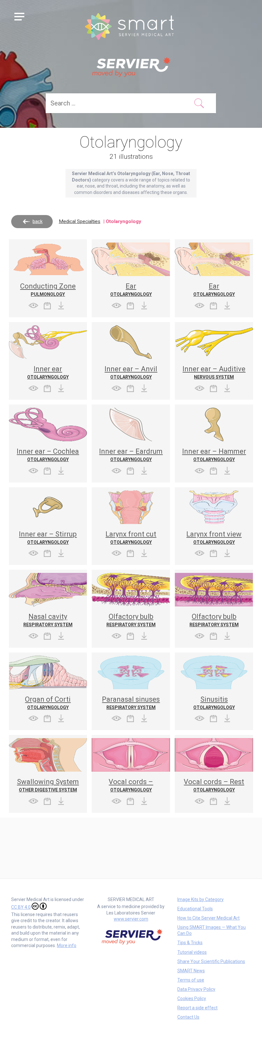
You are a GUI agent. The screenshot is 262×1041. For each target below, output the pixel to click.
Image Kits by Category (200, 899)
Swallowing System (48, 782)
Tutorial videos (192, 952)
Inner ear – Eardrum (131, 451)
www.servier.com (131, 918)
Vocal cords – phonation (131, 785)
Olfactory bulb (131, 617)
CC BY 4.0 (21, 907)
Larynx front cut (130, 534)
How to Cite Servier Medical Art (208, 918)
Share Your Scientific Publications (211, 961)
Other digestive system (48, 789)
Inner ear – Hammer (214, 451)
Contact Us (188, 1017)
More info (66, 945)
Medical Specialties (79, 221)
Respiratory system (48, 624)
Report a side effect (197, 1007)
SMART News (191, 970)
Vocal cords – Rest (214, 782)
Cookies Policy (191, 998)
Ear (131, 286)
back (37, 221)
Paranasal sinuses (131, 699)
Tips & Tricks (190, 942)
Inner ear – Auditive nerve (213, 372)
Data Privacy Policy (196, 989)
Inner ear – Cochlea (48, 451)
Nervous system (214, 377)
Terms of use (190, 980)
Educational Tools (195, 908)
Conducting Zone (48, 286)
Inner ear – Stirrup (48, 534)
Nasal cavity (47, 617)
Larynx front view (214, 534)
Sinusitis (214, 699)
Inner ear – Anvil (130, 369)
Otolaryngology (131, 294)
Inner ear (48, 369)
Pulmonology (48, 294)
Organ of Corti (48, 699)
